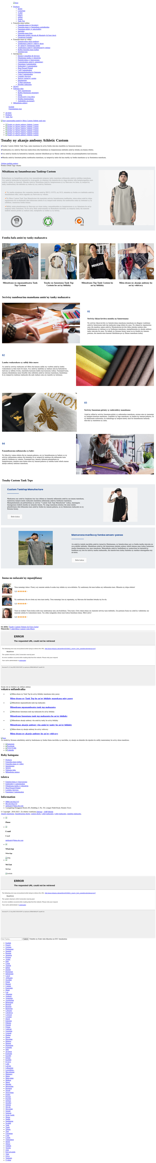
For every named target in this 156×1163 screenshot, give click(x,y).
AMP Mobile (48, 812)
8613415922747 (11, 804)
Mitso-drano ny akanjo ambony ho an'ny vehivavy (34, 733)
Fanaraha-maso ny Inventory (28, 25)
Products (16, 7)
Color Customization (25, 74)
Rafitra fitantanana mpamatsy (28, 93)
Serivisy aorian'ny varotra (27, 78)
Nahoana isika (18, 89)
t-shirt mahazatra (47, 814)
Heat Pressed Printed (25, 68)
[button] (14, 516)
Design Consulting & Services (29, 56)
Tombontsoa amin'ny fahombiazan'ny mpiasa (34, 48)
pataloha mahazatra (74, 814)
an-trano (8, 113)
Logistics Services (24, 76)
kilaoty (20, 15)
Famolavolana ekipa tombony (28, 41)
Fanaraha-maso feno (25, 33)
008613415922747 (12, 802)
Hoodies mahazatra (25, 84)
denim (20, 9)
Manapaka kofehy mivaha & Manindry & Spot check (37, 35)
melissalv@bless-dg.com (14, 806)
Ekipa (20, 95)
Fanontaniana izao (15, 109)
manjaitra (21, 31)
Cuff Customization (25, 70)
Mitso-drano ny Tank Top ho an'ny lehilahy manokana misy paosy (41, 698)
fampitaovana (23, 52)
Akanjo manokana (7, 814)
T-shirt (20, 13)
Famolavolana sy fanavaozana (29, 60)
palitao (20, 17)
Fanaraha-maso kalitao (13, 762)
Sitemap (39, 812)
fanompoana (22, 80)
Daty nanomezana (24, 91)
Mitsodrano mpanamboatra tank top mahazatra (33, 707)
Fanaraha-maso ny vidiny (14, 764)
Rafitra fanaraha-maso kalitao (28, 50)
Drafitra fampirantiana (26, 99)
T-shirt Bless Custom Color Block (22, 629)
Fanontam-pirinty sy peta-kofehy (29, 29)
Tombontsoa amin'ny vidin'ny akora (31, 43)
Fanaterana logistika (25, 37)
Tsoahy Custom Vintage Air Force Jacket (23, 627)
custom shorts (36, 814)
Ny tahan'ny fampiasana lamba (29, 46)
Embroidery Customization (27, 66)
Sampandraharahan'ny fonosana (29, 72)
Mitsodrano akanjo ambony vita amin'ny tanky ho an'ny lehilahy (41, 725)
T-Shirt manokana (24, 82)
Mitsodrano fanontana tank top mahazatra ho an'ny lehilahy (38, 716)
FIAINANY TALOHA (26, 97)
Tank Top (21, 21)
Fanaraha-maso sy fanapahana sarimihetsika (33, 27)
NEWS (16, 87)
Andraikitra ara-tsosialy (26, 101)
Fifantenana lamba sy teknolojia (29, 58)
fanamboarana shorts (22, 814)
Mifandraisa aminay (20, 103)
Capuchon (21, 11)
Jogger (20, 19)
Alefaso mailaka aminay (9, 163)
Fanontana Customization (27, 64)
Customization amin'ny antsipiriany (30, 62)
